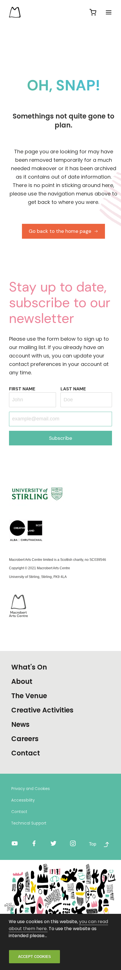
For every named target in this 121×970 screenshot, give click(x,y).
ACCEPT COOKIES (34, 957)
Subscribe (60, 438)
